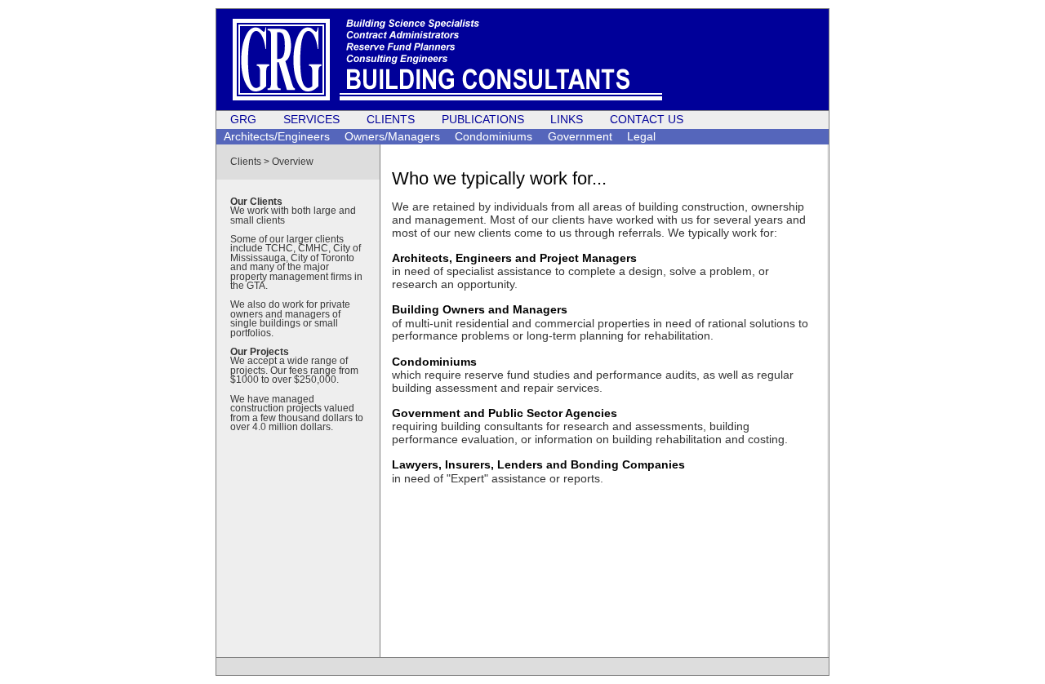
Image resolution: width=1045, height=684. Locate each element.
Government (580, 135)
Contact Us (646, 119)
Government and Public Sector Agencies (504, 413)
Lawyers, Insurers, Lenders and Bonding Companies (538, 464)
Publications (483, 119)
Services (311, 119)
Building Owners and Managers (479, 309)
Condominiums (493, 135)
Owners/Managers (392, 135)
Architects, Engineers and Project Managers (514, 257)
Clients (391, 119)
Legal (641, 135)
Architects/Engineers (277, 135)
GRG (243, 119)
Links (566, 119)
